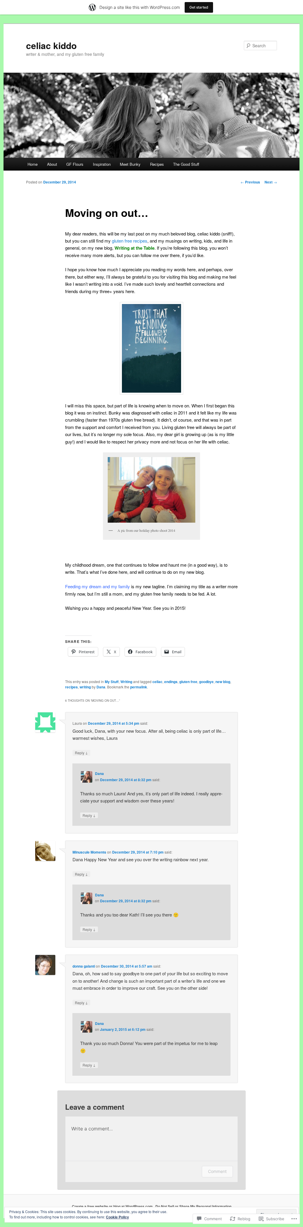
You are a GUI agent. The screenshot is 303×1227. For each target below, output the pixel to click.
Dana (100, 687)
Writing (126, 681)
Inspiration (102, 164)
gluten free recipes (129, 241)
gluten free (188, 681)
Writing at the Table (134, 248)
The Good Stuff (186, 164)
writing (85, 687)
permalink (138, 687)
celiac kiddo (51, 45)
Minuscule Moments (89, 852)
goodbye (206, 681)
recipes (71, 687)
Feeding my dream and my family (97, 586)
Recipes (157, 164)
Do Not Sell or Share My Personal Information (193, 1206)
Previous (250, 182)
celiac (157, 681)
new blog (222, 681)
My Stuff (112, 681)
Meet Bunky (130, 164)
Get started (198, 7)
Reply (81, 752)
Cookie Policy (117, 1217)
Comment (217, 1171)
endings (171, 681)
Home (33, 164)
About (52, 164)
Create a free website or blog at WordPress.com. (113, 1206)
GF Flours (74, 164)
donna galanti (83, 966)
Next (271, 182)
